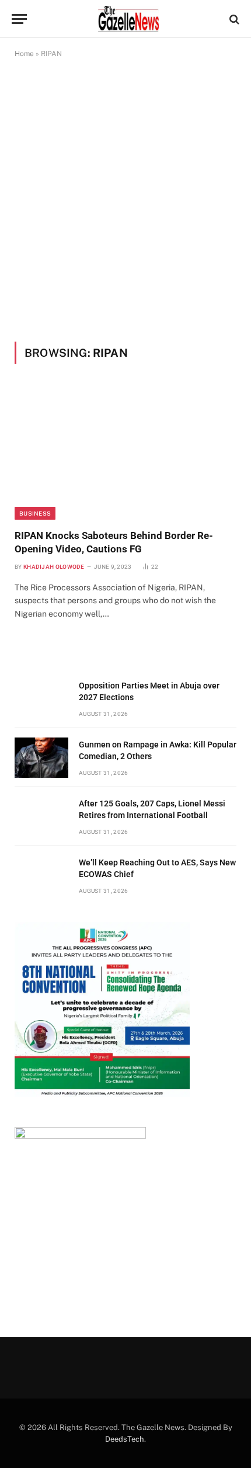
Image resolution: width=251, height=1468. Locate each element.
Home (24, 54)
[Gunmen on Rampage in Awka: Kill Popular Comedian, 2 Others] (41, 758)
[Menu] (19, 19)
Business (35, 513)
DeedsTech (124, 1439)
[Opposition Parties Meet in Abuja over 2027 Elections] (41, 699)
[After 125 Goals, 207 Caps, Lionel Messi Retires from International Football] (41, 816)
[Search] (233, 19)
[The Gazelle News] (128, 19)
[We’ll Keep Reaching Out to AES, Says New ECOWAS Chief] (41, 875)
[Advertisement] (125, 199)
